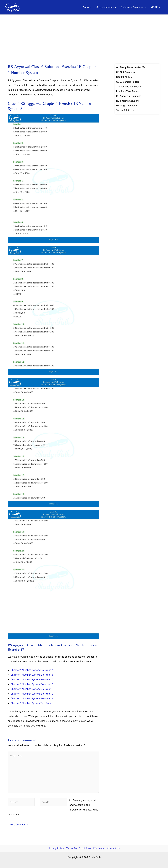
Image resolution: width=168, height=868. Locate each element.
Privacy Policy (56, 848)
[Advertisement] (84, 34)
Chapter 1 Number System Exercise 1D (31, 684)
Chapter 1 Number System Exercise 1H (31, 698)
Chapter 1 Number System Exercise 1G (31, 693)
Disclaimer (99, 848)
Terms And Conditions (78, 848)
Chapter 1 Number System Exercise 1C (31, 679)
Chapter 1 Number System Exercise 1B (31, 674)
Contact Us (113, 848)
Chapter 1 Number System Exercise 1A (31, 670)
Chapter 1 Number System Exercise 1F (31, 689)
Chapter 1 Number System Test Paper (31, 703)
